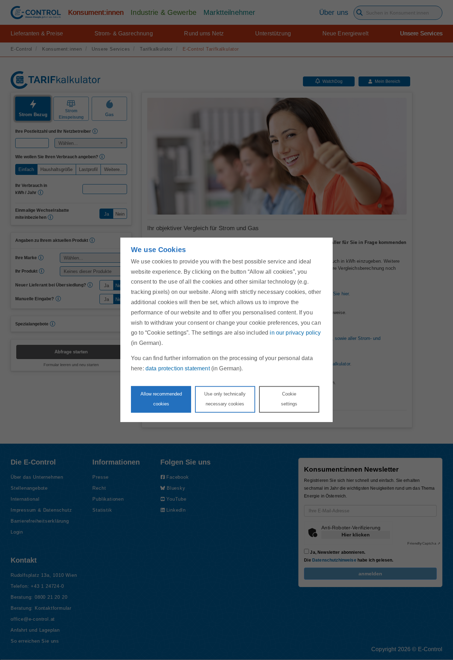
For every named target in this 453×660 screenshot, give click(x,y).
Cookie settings (289, 399)
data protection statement (177, 368)
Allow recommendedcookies (161, 399)
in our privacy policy (295, 333)
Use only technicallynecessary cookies (225, 399)
